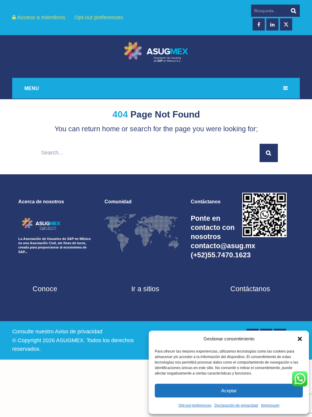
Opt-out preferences (195, 405)
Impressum (270, 405)
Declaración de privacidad (236, 405)
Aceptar (229, 390)
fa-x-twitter (286, 24)
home (111, 129)
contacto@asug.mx (223, 246)
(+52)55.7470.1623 (221, 255)
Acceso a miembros (40, 17)
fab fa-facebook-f (259, 24)
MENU (31, 88)
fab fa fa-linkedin (272, 24)
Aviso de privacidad (78, 331)
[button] (300, 339)
